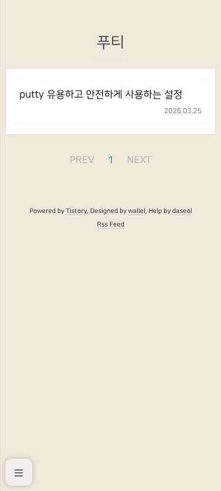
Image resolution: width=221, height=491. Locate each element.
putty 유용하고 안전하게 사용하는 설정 (100, 94)
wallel (136, 211)
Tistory (76, 211)
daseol (182, 211)
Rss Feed (110, 224)
